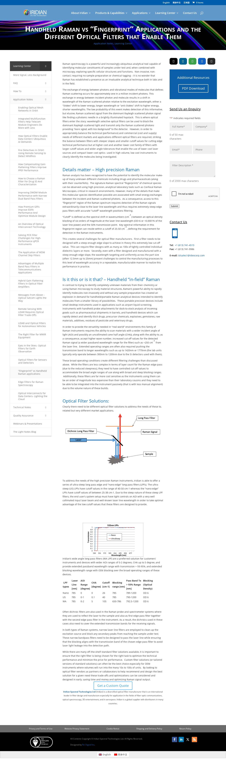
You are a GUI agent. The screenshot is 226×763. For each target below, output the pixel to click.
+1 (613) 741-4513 (184, 245)
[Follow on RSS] (194, 739)
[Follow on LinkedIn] (181, 739)
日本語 (187, 3)
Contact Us (190, 13)
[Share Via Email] (211, 61)
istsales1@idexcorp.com (191, 255)
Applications (140, 13)
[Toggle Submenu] (45, 66)
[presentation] (195, 194)
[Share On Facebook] (202, 61)
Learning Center (165, 13)
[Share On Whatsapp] (192, 61)
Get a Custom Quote (113, 685)
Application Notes (103, 43)
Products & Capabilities (109, 13)
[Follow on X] (187, 739)
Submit (174, 206)
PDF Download (193, 88)
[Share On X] (173, 61)
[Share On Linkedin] (183, 61)
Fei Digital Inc (88, 744)
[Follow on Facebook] (174, 739)
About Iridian (79, 13)
